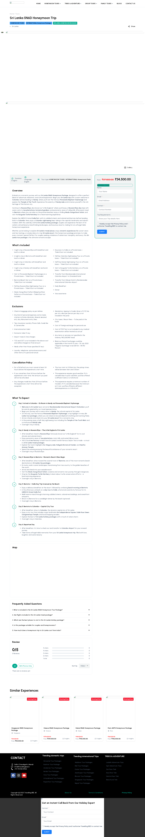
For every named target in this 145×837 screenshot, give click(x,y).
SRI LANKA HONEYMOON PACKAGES (65, 23)
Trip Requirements (103, 215)
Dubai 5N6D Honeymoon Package (88, 728)
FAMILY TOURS (106, 3)
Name (99, 188)
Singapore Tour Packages (84, 780)
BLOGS (119, 3)
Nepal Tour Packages (82, 783)
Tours (17, 14)
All (15, 666)
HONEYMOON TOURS (51, 3)
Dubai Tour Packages (82, 769)
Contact (100, 206)
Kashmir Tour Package (52, 764)
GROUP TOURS (90, 3)
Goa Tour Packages (51, 775)
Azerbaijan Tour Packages (84, 773)
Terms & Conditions (95, 793)
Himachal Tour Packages (52, 761)
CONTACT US (130, 3)
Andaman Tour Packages (53, 768)
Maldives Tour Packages (83, 762)
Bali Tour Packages (81, 766)
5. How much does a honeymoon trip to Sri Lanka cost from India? (36, 630)
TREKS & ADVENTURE (72, 3)
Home (12, 14)
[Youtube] (24, 775)
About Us (68, 793)
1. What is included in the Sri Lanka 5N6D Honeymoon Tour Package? (37, 610)
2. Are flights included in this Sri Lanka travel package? (32, 615)
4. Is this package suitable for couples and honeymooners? (34, 625)
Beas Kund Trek (111, 780)
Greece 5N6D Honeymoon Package (56, 728)
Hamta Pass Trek (112, 776)
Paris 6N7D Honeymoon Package (120, 728)
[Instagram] (18, 775)
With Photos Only (25, 666)
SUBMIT (102, 232)
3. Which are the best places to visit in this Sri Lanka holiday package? (38, 620)
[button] (72, 799)
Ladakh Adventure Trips (115, 762)
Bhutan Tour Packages (83, 776)
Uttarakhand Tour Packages (54, 778)
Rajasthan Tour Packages (53, 782)
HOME (38, 3)
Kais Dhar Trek (111, 773)
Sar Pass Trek (111, 769)
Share (133, 26)
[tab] (103, 185)
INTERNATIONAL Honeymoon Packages (38, 23)
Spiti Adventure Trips (114, 766)
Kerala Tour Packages (51, 771)
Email (99, 197)
